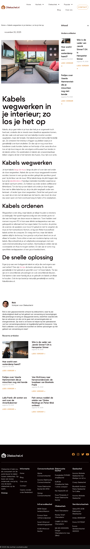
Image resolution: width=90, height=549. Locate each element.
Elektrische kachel (60, 469)
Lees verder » (9, 371)
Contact (23, 486)
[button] (88, 26)
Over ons (68, 10)
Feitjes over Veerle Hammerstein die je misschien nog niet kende (14, 379)
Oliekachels (52, 4)
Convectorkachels (45, 468)
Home (28, 4)
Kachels (38, 4)
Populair (67, 4)
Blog (59, 10)
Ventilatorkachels (80, 504)
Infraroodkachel (44, 504)
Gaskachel (77, 468)
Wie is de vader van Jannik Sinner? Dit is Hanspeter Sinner (41, 344)
